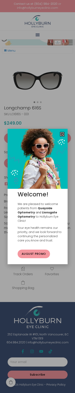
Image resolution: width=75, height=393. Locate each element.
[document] (37, 196)
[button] (62, 134)
